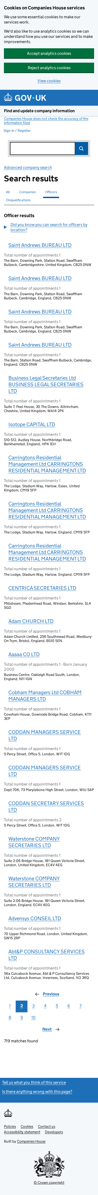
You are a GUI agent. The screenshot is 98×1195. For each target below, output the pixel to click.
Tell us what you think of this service (34, 1082)
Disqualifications (18, 200)
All (8, 192)
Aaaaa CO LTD (24, 654)
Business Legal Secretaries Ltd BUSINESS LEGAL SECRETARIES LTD (45, 384)
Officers (51, 192)
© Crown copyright (49, 1182)
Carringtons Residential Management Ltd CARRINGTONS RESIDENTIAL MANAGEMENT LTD (47, 464)
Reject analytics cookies (49, 67)
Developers (54, 1131)
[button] (49, 227)
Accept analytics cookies (49, 53)
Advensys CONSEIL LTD (34, 918)
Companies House (31, 1141)
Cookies (27, 1126)
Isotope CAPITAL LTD (31, 424)
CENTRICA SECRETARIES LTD (42, 588)
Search (81, 148)
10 (33, 1017)
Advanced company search (28, 167)
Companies (27, 192)
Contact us (46, 1126)
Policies (10, 1126)
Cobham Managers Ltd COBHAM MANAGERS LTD (45, 695)
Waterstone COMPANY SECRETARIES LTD (34, 842)
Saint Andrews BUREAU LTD (40, 245)
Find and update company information (39, 110)
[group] (49, 228)
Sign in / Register (17, 130)
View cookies (49, 80)
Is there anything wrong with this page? (37, 1091)
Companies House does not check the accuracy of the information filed (46, 120)
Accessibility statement (22, 1131)
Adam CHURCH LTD (31, 621)
